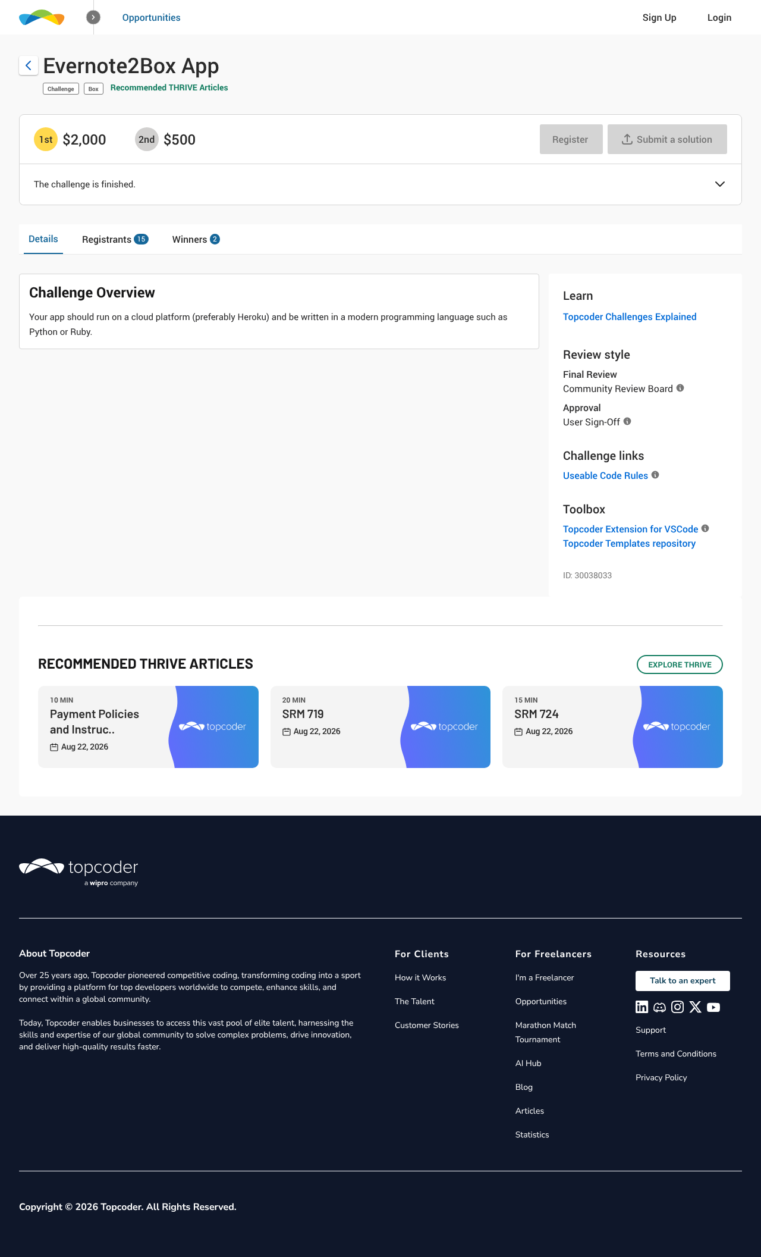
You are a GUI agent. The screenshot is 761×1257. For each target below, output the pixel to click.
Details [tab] (43, 238)
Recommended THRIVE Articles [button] (169, 87)
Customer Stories (427, 1025)
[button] (93, 17)
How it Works (420, 977)
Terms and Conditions (676, 1053)
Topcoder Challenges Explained (630, 316)
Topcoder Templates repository (629, 543)
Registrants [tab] (113, 239)
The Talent (415, 1001)
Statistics (532, 1134)
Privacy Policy (661, 1077)
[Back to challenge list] (28, 65)
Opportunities (151, 17)
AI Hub (528, 1063)
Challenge (61, 88)
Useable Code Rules (605, 475)
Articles (529, 1111)
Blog (524, 1087)
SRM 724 (536, 713)
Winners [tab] (194, 239)
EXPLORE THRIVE (680, 664)
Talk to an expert (682, 980)
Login (719, 17)
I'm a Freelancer (544, 977)
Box (94, 88)
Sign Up (660, 17)
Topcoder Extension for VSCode (630, 528)
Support (651, 1030)
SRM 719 (303, 713)
